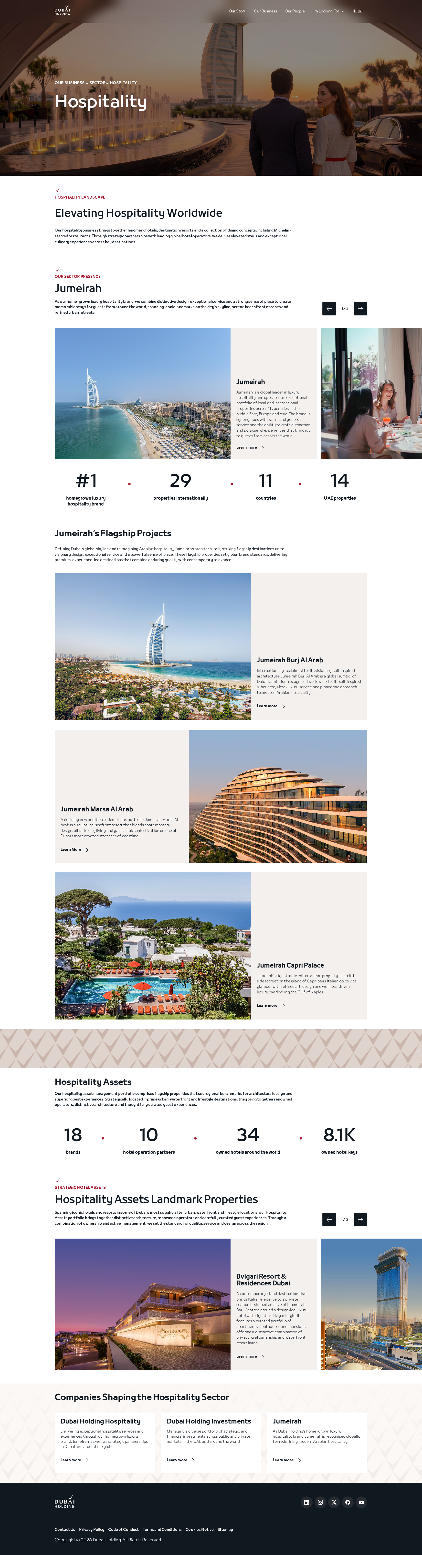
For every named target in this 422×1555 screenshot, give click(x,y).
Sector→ (99, 83)
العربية (358, 11)
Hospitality (123, 83)
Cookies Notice (200, 1529)
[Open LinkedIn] (307, 1502)
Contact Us (65, 1529)
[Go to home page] (64, 1502)
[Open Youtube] (361, 1502)
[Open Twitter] (334, 1502)
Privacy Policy (91, 1529)
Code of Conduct (123, 1529)
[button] (329, 11)
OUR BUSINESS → (72, 83)
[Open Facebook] (348, 1502)
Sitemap (225, 1529)
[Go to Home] (62, 11)
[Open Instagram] (320, 1502)
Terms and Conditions (162, 1529)
